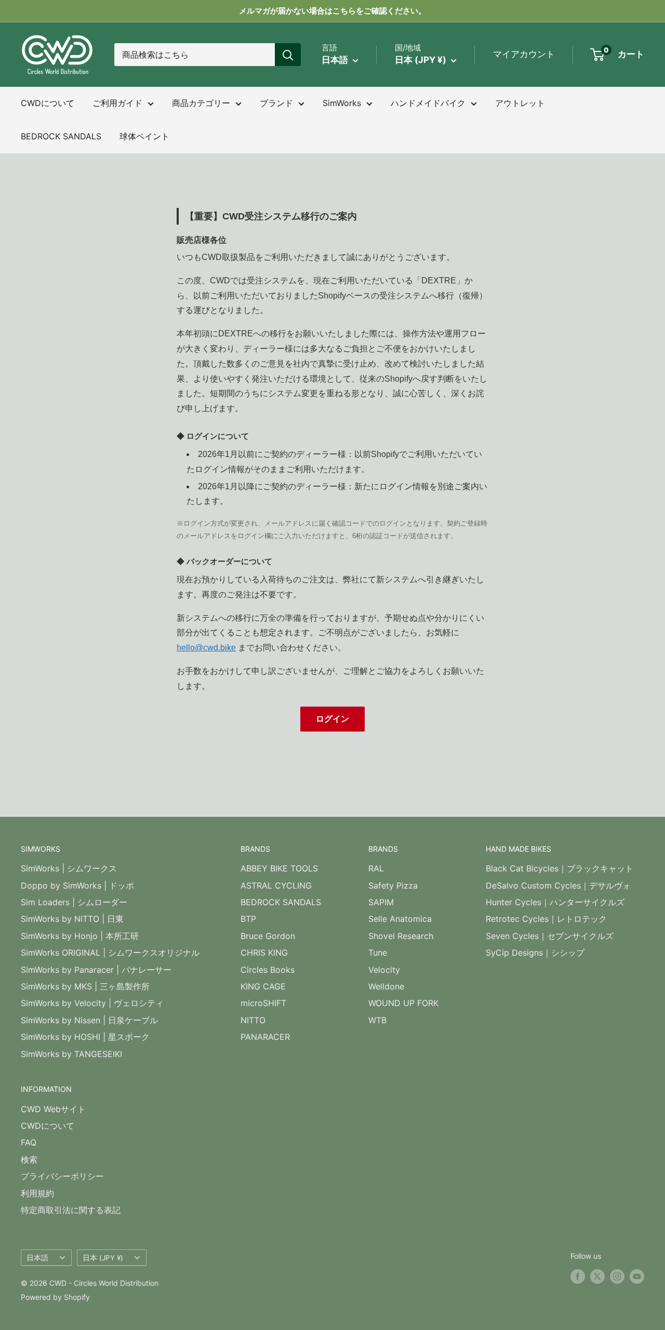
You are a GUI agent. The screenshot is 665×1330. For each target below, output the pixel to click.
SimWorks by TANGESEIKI (71, 1054)
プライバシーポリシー (62, 1176)
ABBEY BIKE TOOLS (279, 868)
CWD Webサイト (53, 1109)
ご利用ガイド (117, 103)
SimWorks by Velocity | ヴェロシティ (92, 1003)
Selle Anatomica (400, 919)
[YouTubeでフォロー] (637, 1276)
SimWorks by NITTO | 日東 (72, 919)
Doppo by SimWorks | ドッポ (77, 885)
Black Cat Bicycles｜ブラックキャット (559, 868)
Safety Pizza (393, 885)
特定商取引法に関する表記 (71, 1210)
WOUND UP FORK (403, 1003)
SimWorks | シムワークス (69, 868)
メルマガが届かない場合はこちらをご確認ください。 (332, 11)
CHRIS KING (264, 952)
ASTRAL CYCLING (276, 885)
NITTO (253, 1020)
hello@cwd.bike (206, 647)
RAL (376, 868)
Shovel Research (400, 936)
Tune (377, 952)
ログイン (332, 718)
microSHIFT (263, 1003)
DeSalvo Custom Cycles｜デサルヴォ (558, 885)
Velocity (384, 969)
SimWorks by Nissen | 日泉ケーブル (89, 1020)
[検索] (288, 54)
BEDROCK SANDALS (61, 136)
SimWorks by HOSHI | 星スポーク (85, 1037)
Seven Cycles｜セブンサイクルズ (550, 936)
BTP (248, 919)
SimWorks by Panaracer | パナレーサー (96, 969)
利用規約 (37, 1193)
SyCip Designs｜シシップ (535, 952)
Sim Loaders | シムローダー (74, 902)
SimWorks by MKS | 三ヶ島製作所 (85, 986)
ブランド (276, 103)
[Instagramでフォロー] (617, 1276)
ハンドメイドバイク (428, 103)
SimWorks (342, 103)
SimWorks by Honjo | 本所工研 (80, 936)
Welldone (386, 986)
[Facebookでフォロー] (577, 1276)
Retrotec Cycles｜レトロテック (546, 919)
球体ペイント (144, 136)
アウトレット (520, 103)
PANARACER (265, 1037)
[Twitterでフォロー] (597, 1276)
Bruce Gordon (268, 936)
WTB (377, 1020)
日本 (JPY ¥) (103, 1258)
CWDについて (47, 103)
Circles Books (268, 969)
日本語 (37, 1258)
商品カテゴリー (201, 103)
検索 (29, 1159)
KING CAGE (263, 986)
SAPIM (381, 902)
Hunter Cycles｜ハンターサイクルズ (555, 902)
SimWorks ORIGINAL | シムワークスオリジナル (110, 952)
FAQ (28, 1142)
